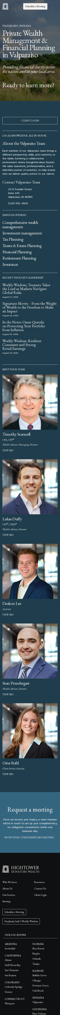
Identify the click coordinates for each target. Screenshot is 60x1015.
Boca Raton (38, 948)
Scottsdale (10, 948)
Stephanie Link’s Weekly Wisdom (21, 921)
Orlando (36, 958)
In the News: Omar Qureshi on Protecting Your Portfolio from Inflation (23, 326)
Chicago (36, 980)
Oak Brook (38, 990)
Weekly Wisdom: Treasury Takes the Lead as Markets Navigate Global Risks (26, 288)
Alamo (8, 960)
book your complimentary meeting (29, 837)
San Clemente (12, 970)
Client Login (40, 895)
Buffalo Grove (39, 975)
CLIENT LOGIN (30, 120)
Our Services (8, 895)
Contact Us (40, 888)
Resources (39, 882)
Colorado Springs (13, 986)
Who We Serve (9, 882)
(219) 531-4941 (18, 203)
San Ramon (10, 975)
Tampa (36, 963)
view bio (8, 450)
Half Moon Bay (12, 965)
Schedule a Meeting (35, 6)
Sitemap (6, 901)
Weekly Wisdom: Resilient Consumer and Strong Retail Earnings (21, 344)
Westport (10, 1003)
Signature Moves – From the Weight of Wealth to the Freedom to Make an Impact (29, 307)
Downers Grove (40, 985)
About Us (7, 888)
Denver (8, 992)
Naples (36, 953)
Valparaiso (37, 1002)
